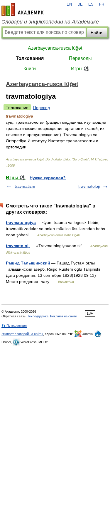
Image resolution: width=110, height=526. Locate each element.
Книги (29, 68)
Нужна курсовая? (48, 177)
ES (91, 4)
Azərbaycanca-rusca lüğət (55, 48)
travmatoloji (89, 186)
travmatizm (25, 186)
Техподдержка (37, 316)
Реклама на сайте (63, 316)
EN (69, 4)
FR (101, 4)
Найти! (97, 32)
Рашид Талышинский (28, 263)
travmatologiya (21, 222)
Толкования (30, 58)
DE (80, 4)
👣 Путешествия (14, 325)
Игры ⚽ (80, 68)
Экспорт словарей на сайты (22, 334)
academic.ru (22, 9)
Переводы (80, 58)
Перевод (41, 107)
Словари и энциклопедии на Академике (50, 22)
